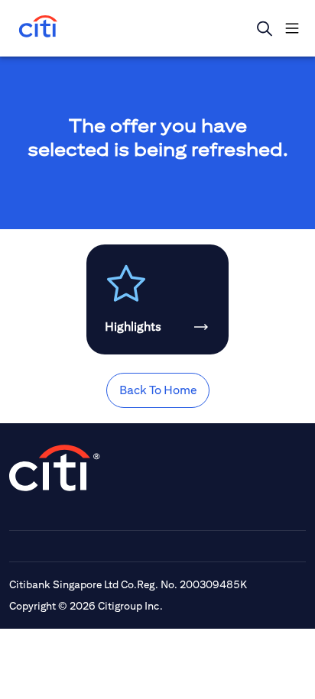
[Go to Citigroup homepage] (55, 468)
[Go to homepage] (38, 28)
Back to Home (157, 390)
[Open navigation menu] (292, 28)
